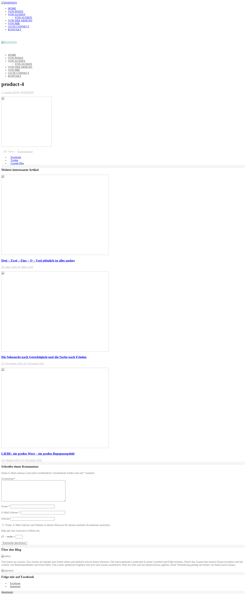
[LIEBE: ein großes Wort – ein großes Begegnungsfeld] (54, 447)
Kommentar (8, 478)
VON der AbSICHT (20, 20)
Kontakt (14, 29)
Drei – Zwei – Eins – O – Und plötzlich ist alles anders (38, 260)
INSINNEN (27, 92)
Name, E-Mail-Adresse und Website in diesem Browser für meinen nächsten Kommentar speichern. (57, 525)
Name (5, 506)
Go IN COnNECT (18, 26)
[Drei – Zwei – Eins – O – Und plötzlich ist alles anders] (54, 254)
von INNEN (15, 11)
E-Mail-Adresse (10, 512)
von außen (23, 17)
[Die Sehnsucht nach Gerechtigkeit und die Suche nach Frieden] (54, 350)
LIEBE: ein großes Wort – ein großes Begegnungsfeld (37, 453)
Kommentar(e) (25, 151)
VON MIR (14, 23)
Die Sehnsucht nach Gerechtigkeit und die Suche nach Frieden (44, 357)
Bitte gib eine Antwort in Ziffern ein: (20, 530)
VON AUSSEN (16, 14)
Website (5, 518)
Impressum (7, 592)
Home (12, 8)
